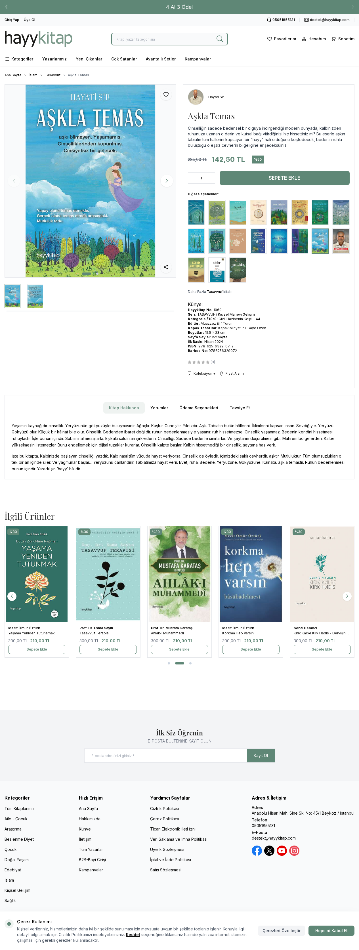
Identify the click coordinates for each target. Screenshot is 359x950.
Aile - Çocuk (16, 818)
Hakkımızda (89, 818)
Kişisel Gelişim (17, 890)
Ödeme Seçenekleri (198, 407)
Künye (85, 829)
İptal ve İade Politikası (170, 859)
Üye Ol (29, 20)
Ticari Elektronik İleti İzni (173, 829)
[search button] (220, 39)
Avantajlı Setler (161, 58)
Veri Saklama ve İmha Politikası (178, 839)
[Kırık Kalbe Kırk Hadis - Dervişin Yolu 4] (322, 574)
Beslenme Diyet (19, 839)
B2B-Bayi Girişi (92, 859)
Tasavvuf (52, 75)
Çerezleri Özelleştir (282, 930)
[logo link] (39, 38)
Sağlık (10, 900)
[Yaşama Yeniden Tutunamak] (37, 574)
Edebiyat (13, 869)
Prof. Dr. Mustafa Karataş (172, 628)
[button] (6, 7)
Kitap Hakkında (124, 407)
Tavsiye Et (240, 407)
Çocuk (11, 849)
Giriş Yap (12, 20)
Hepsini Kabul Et (331, 930)
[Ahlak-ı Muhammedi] (179, 574)
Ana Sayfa (13, 75)
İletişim (85, 839)
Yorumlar (159, 407)
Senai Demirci (306, 628)
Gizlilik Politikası (164, 808)
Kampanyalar (198, 58)
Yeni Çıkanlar (89, 58)
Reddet (133, 934)
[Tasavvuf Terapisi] (108, 574)
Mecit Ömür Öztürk (24, 628)
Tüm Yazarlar (91, 849)
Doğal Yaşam (17, 859)
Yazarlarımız (54, 58)
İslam (33, 75)
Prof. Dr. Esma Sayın (96, 628)
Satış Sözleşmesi (165, 869)
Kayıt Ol (261, 755)
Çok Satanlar (124, 58)
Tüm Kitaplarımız (20, 808)
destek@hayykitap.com (274, 838)
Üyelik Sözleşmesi (167, 849)
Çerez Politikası (164, 818)
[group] (90, 181)
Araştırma (13, 829)
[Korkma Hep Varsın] (251, 574)
